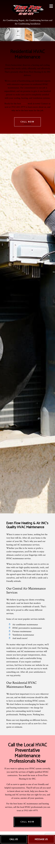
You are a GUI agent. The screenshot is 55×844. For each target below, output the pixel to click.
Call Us (14, 839)
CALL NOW (27, 122)
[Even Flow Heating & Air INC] (27, 9)
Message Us (41, 839)
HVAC (24, 103)
